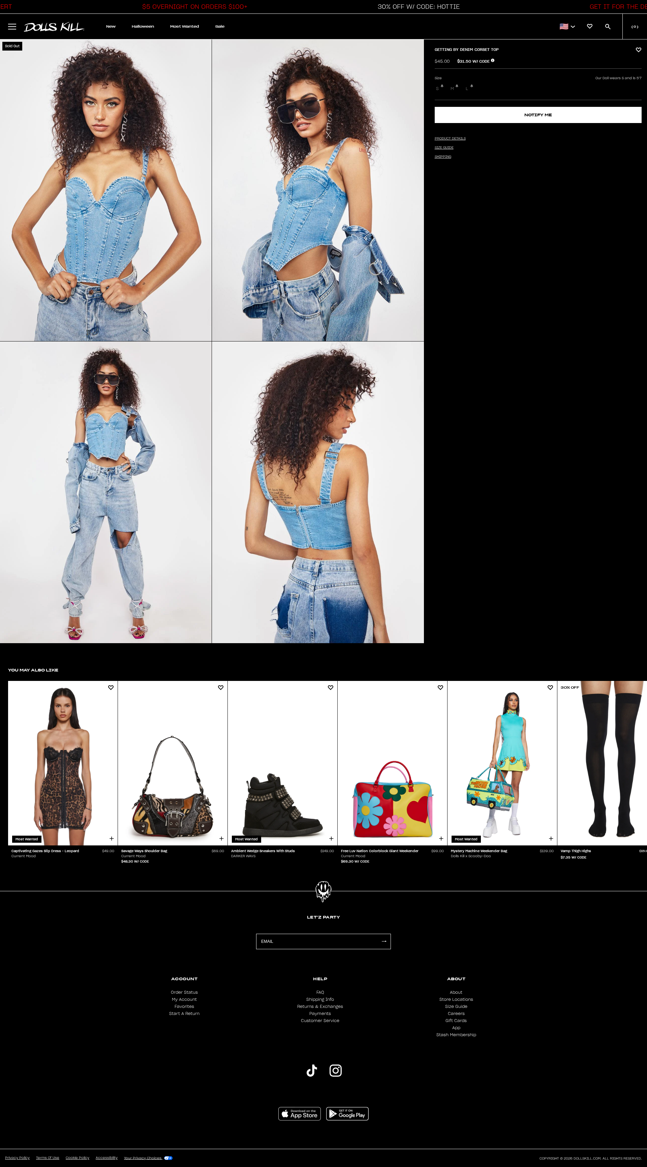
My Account (184, 999)
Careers (456, 1014)
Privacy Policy (17, 1158)
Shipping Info (320, 999)
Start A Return (184, 1014)
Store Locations (456, 999)
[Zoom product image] (106, 190)
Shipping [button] (443, 156)
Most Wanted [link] (184, 26)
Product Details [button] (450, 138)
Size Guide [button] (444, 147)
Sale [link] (219, 26)
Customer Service (320, 1021)
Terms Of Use (47, 1158)
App (456, 1028)
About (456, 992)
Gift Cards (456, 1021)
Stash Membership (456, 1035)
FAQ (320, 992)
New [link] (111, 26)
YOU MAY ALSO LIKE (33, 669)
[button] (193, 6)
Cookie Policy (77, 1158)
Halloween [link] (143, 26)
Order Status (184, 992)
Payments (320, 1014)
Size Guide (456, 1007)
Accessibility (107, 1158)
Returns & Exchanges (320, 1007)
